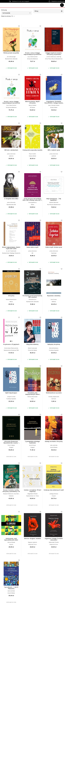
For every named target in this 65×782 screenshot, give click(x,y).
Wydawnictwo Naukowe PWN (11, 350)
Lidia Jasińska (53, 445)
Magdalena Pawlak (32, 493)
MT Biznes (32, 107)
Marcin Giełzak (32, 105)
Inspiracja (53, 253)
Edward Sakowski (53, 202)
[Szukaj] (62, 5)
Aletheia (54, 301)
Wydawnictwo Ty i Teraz (32, 496)
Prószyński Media (32, 350)
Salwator (11, 496)
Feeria (32, 204)
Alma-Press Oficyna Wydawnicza (53, 59)
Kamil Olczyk (32, 445)
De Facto (54, 398)
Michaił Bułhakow (53, 348)
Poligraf (11, 447)
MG (32, 253)
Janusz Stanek (11, 542)
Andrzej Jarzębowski (53, 396)
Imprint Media (53, 447)
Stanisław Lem (32, 299)
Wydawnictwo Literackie (11, 59)
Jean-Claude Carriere (53, 105)
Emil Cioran (54, 299)
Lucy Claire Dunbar (32, 56)
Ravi (32, 398)
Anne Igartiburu (32, 202)
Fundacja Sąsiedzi (53, 350)
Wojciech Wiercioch (8, 493)
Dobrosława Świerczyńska (11, 348)
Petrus (11, 301)
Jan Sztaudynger (11, 56)
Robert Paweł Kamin (11, 299)
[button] (16, 13)
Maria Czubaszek (32, 348)
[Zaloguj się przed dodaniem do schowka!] (19, 26)
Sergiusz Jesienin (32, 542)
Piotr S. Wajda (11, 445)
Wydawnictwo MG (11, 204)
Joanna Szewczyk (51, 56)
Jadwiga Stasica (53, 493)
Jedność (11, 156)
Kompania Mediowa (32, 59)
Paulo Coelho (32, 154)
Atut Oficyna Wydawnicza (53, 204)
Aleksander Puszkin (54, 542)
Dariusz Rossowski (32, 396)
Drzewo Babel (53, 107)
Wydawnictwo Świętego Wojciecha (11, 253)
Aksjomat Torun (32, 544)
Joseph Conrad (11, 396)
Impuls (54, 496)
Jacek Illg (58, 56)
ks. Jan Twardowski (11, 251)
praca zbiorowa (11, 154)
